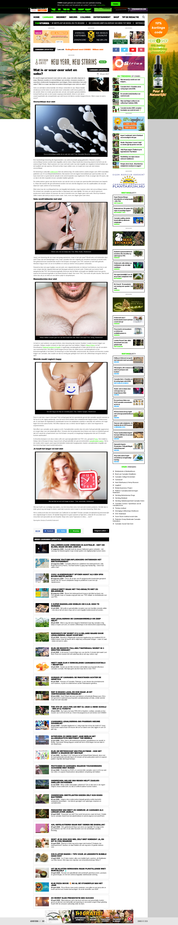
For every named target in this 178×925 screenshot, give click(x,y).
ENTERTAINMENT (101, 17)
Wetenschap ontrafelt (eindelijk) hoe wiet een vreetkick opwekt (83, 23)
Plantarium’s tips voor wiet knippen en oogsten (138, 23)
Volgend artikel (100, 531)
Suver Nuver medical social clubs (126, 516)
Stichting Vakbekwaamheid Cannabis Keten (129, 501)
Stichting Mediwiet (121, 498)
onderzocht (54, 172)
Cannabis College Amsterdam (125, 477)
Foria (96, 439)
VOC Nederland (120, 514)
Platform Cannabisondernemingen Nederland (125, 491)
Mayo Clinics (90, 345)
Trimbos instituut (120, 508)
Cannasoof (118, 479)
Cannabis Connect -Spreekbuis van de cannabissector (127, 504)
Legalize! (118, 485)
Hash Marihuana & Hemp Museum (127, 482)
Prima (115, 4)
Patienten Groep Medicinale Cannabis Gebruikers (126, 520)
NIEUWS (73, 17)
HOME (36, 17)
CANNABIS (47, 17)
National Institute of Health (51, 347)
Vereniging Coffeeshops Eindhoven (127, 511)
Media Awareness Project (123, 488)
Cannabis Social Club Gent (124, 524)
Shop (116, 17)
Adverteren (34, 921)
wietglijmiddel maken (96, 441)
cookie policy (101, 5)
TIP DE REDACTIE (130, 17)
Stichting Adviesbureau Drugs (125, 495)
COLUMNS (85, 17)
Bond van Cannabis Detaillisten (125, 474)
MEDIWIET (61, 17)
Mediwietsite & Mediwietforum (125, 471)
